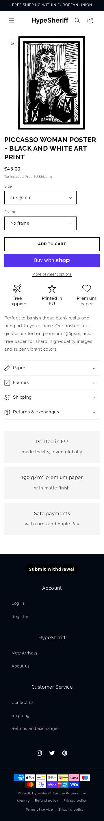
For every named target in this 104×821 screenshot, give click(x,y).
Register (20, 616)
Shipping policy (71, 809)
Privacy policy (75, 800)
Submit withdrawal (52, 569)
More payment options (52, 274)
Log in (18, 603)
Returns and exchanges (36, 728)
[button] (11, 20)
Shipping (21, 715)
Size (8, 186)
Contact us (23, 702)
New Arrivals (24, 653)
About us (21, 666)
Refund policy (46, 800)
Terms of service (39, 809)
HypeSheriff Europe (48, 793)
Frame (10, 212)
